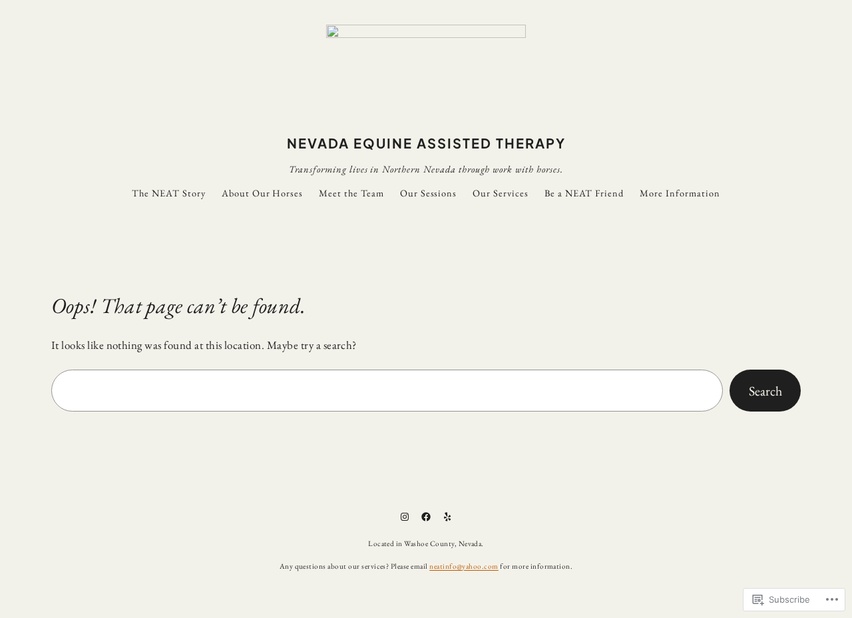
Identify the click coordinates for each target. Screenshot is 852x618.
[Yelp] (447, 516)
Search (765, 391)
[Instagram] (404, 516)
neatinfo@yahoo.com (464, 566)
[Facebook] (426, 516)
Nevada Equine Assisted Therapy (426, 143)
